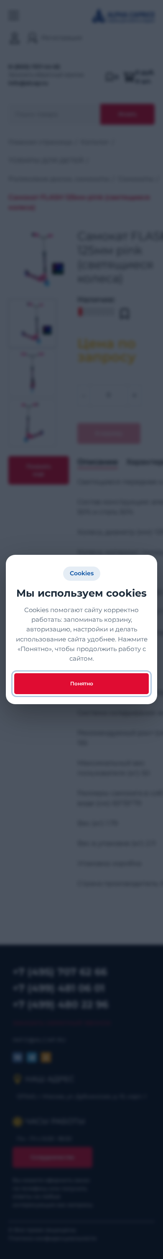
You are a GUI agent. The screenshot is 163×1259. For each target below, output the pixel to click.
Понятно (81, 683)
